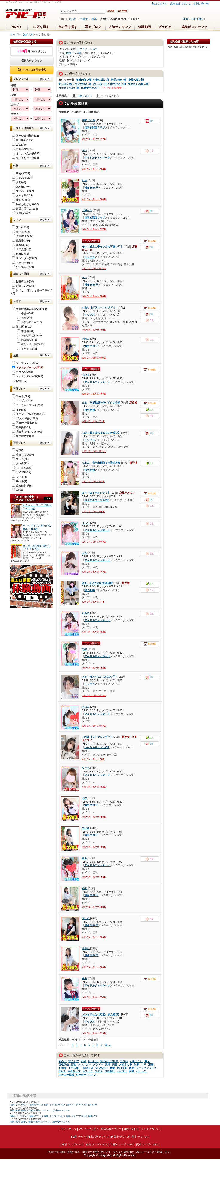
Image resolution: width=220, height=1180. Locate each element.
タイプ (17, 219)
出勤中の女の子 (90, 88)
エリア (17, 301)
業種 (15, 355)
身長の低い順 (118, 79)
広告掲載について (180, 3)
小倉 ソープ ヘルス (97, 1144)
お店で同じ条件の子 (94, 139)
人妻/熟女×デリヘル (60, 1110)
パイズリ (122, 1071)
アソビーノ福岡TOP (21, 34)
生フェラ (87, 1071)
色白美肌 (122, 1067)
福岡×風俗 (15, 1110)
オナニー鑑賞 (67, 1074)
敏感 (132, 1067)
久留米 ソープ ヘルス (122, 1144)
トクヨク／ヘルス (87, 48)
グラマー (98, 1064)
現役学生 (64, 1064)
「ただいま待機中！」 (114, 88)
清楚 (151, 1064)
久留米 (84, 18)
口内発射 (109, 1071)
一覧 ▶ (47, 498)
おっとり (93, 1061)
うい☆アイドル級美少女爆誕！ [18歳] (37, 527)
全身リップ (74, 1071)
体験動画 (144, 27)
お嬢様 (63, 1067)
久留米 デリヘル (120, 1136)
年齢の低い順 (84, 79)
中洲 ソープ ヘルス (73, 1144)
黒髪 (113, 1067)
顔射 (132, 1071)
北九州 (72, 18)
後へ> (108, 1044)
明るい (63, 1061)
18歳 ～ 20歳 (73, 52)
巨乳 (74, 1064)
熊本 (94, 18)
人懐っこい (136, 1061)
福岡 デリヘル (80, 1136)
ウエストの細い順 (138, 83)
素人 (147, 1061)
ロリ (144, 1064)
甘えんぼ (73, 1061)
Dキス (62, 1071)
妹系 (137, 1064)
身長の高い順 (136, 79)
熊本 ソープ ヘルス (147, 1144)
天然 (83, 1061)
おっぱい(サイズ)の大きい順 (75, 83)
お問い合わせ (201, 3)
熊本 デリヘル (140, 1136)
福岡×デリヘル (36, 1105)
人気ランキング (120, 27)
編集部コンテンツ (194, 27)
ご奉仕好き (87, 1067)
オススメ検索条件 (23, 128)
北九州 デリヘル (99, 1136)
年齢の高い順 (101, 79)
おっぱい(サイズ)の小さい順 (109, 83)
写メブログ (93, 27)
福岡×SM (92, 1105)
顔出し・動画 (21, 273)
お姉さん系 (126, 1064)
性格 (15, 165)
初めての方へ (159, 3)
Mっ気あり (101, 1067)
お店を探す (41, 27)
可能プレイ (19, 388)
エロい (124, 1061)
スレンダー (85, 1064)
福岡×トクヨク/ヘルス (54, 1105)
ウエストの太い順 (69, 88)
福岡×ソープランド (19, 1105)
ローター (81, 1074)
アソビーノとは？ (88, 1129)
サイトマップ (68, 1129)
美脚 (108, 1064)
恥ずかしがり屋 (109, 1061)
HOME (16, 27)
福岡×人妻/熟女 (28, 1110)
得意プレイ (19, 442)
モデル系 (73, 1067)
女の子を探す (68, 27)
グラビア (164, 27)
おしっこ (141, 1071)
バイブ (92, 1074)
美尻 (115, 1064)
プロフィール (21, 78)
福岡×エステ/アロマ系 (76, 1105)
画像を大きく (84, 95)
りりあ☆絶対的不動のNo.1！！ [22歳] (36, 547)
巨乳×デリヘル (43, 1110)
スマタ (99, 1071)
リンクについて (150, 1129)
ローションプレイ (146, 1067)
